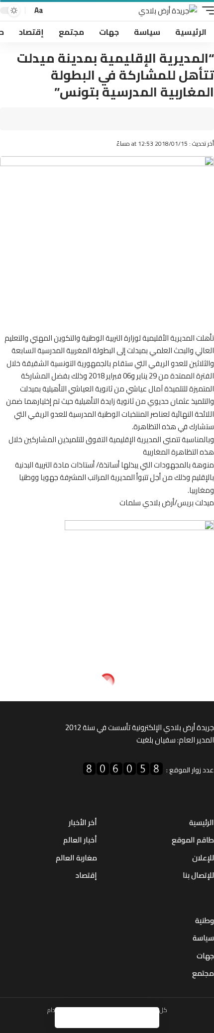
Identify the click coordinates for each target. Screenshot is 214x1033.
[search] (54, 10)
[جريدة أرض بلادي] (167, 10)
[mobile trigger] (205, 10)
